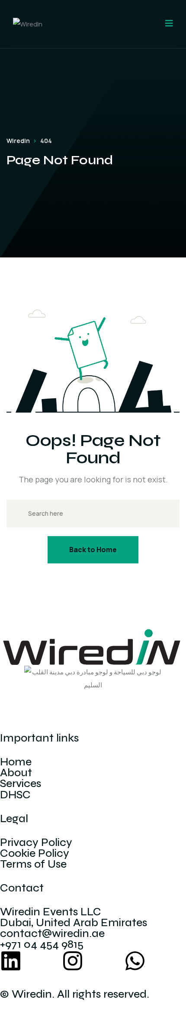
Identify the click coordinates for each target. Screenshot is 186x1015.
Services (20, 783)
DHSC (15, 794)
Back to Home (93, 549)
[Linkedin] (11, 961)
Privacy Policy (36, 842)
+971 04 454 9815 (41, 944)
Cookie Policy (34, 853)
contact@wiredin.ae (52, 933)
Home (16, 761)
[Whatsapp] (135, 961)
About (16, 772)
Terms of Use (33, 864)
